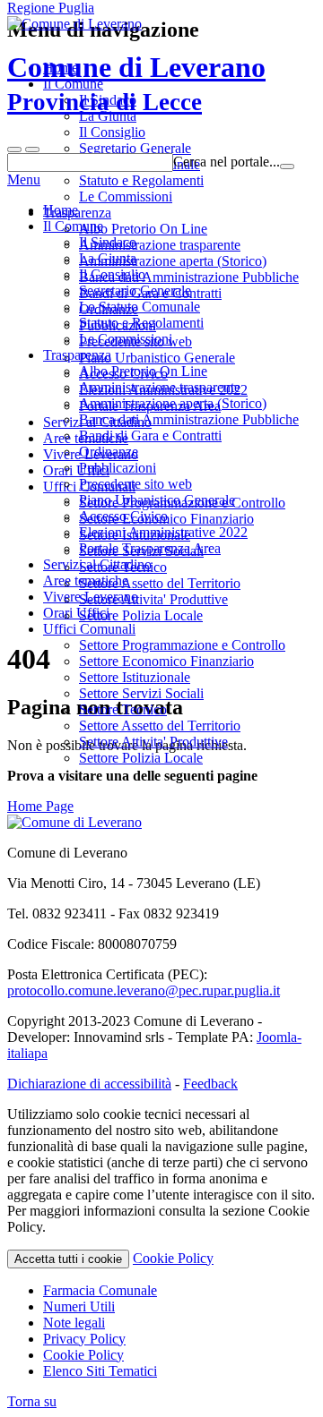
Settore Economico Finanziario (166, 661)
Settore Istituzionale (134, 677)
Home (60, 210)
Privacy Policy (84, 1338)
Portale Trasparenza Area (150, 548)
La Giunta (107, 258)
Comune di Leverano (136, 83)
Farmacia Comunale (100, 1290)
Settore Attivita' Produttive (153, 741)
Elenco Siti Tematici (100, 1371)
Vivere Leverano (90, 596)
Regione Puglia (50, 7)
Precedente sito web (135, 483)
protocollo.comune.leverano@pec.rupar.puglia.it (143, 990)
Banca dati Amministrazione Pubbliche (189, 419)
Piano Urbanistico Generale (157, 500)
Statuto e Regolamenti (141, 322)
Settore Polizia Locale (141, 757)
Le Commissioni (125, 338)
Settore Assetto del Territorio (159, 725)
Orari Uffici (76, 612)
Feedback (210, 1083)
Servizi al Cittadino (97, 564)
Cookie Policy (173, 1258)
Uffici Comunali (89, 628)
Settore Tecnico (123, 709)
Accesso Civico (123, 516)
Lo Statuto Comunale (139, 306)
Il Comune (73, 226)
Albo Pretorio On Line (143, 371)
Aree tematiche (85, 580)
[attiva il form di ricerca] (14, 149)
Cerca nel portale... (226, 161)
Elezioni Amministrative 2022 (163, 532)
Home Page (40, 806)
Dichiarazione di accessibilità (89, 1083)
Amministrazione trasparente (159, 387)
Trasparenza (77, 355)
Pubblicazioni (117, 467)
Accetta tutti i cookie (68, 1259)
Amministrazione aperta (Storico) (172, 403)
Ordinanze (108, 451)
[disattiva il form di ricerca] (32, 149)
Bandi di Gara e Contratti (150, 435)
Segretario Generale (135, 290)
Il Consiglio (112, 274)
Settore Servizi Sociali (141, 693)
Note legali (74, 1322)
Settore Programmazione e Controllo (182, 645)
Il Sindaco (107, 242)
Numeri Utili (79, 1306)
